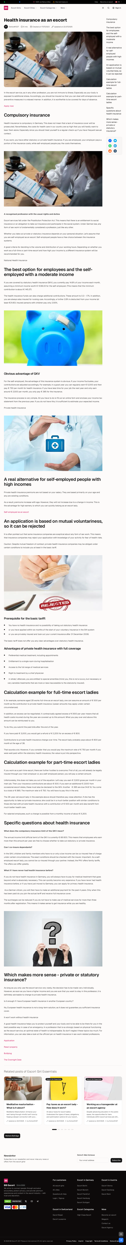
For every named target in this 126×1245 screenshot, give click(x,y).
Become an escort (106, 2)
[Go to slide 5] (69, 1129)
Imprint (80, 1241)
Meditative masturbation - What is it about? (21, 1106)
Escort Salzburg (108, 1190)
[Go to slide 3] (62, 1129)
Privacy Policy (71, 1241)
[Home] (6, 8)
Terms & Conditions (101, 1241)
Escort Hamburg (83, 1198)
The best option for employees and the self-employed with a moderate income (113, 35)
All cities (56, 1190)
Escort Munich (82, 1190)
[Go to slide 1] (54, 1129)
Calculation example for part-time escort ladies (114, 98)
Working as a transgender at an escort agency (102, 1106)
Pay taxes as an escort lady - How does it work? (62, 1106)
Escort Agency (107, 1227)
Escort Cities (29, 8)
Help (96, 2)
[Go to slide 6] (72, 1129)
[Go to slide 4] (65, 1129)
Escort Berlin (82, 1186)
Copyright (88, 1241)
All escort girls (58, 1186)
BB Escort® (13, 1241)
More (63, 8)
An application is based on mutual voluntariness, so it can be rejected (114, 69)
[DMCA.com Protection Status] (13, 1201)
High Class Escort (84, 1215)
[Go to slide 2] (58, 1129)
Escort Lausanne (59, 1219)
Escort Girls (16, 8)
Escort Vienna (107, 1186)
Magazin (105, 1219)
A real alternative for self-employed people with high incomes (114, 53)
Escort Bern (106, 1194)
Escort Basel (58, 1215)
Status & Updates (116, 1241)
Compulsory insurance (111, 20)
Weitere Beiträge (12, 1136)
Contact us (106, 1223)
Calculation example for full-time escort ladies (113, 83)
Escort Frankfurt (83, 1194)
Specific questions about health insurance (113, 111)
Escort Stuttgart (83, 1202)
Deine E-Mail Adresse (86, 1155)
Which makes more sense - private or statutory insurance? (112, 125)
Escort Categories (47, 8)
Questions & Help (59, 1194)
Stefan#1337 (14, 27)
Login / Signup (58, 1198)
